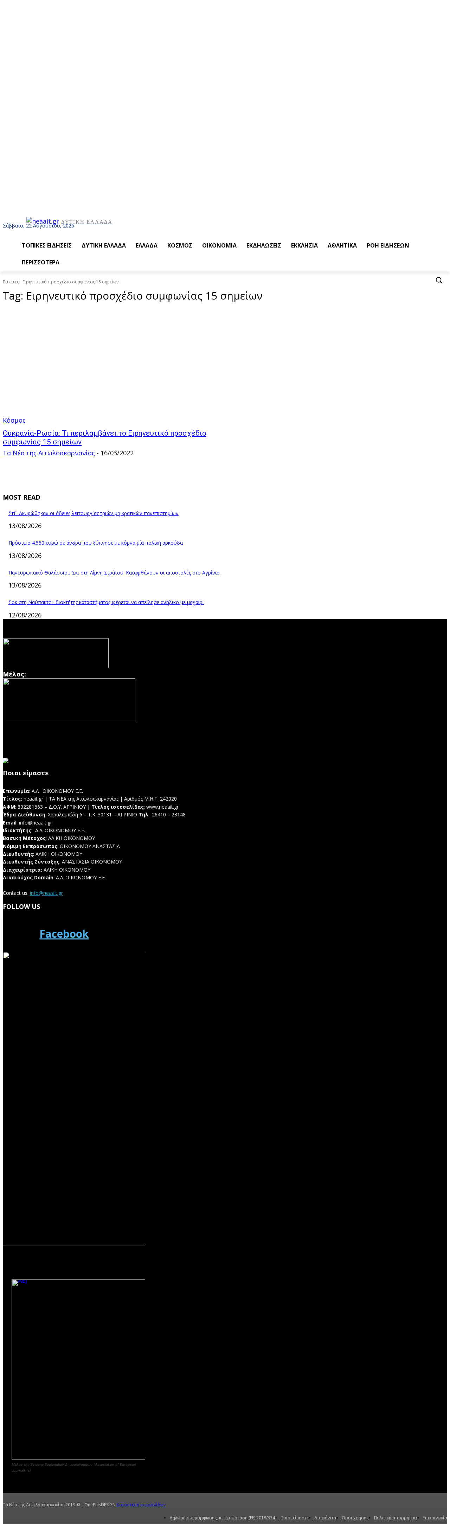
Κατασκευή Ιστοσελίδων (141, 1505)
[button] (438, 279)
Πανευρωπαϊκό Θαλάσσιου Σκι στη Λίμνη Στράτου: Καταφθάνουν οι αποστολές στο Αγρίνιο (114, 572)
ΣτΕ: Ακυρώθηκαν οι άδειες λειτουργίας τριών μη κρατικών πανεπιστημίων (93, 513)
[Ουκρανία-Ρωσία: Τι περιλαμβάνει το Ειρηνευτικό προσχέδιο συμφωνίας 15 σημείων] (118, 366)
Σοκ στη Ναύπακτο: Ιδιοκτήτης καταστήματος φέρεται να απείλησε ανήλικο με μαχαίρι (106, 602)
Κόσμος (14, 420)
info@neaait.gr (46, 893)
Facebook (64, 933)
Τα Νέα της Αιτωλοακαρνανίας (49, 453)
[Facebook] (19, 934)
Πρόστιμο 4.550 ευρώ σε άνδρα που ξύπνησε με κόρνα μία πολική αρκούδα (95, 542)
